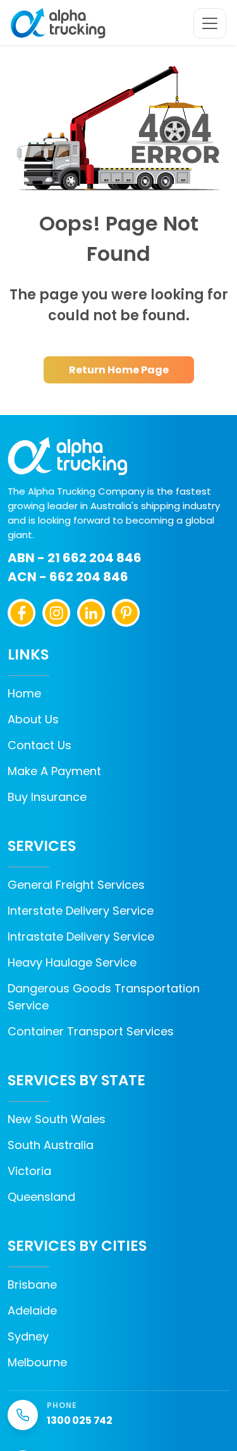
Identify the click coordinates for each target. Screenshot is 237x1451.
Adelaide (32, 1310)
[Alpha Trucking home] (58, 23)
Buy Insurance (47, 797)
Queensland (41, 1197)
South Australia (51, 1145)
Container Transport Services (91, 1031)
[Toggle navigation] (209, 23)
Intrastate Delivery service (81, 936)
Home (24, 693)
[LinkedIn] (91, 613)
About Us (33, 719)
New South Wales (57, 1119)
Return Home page (119, 370)
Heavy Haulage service (72, 962)
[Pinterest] (126, 613)
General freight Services (76, 885)
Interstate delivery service (81, 910)
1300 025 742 (79, 1420)
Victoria (29, 1171)
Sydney (28, 1336)
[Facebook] (22, 613)
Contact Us (39, 745)
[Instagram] (56, 613)
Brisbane (32, 1284)
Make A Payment (54, 771)
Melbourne (37, 1362)
